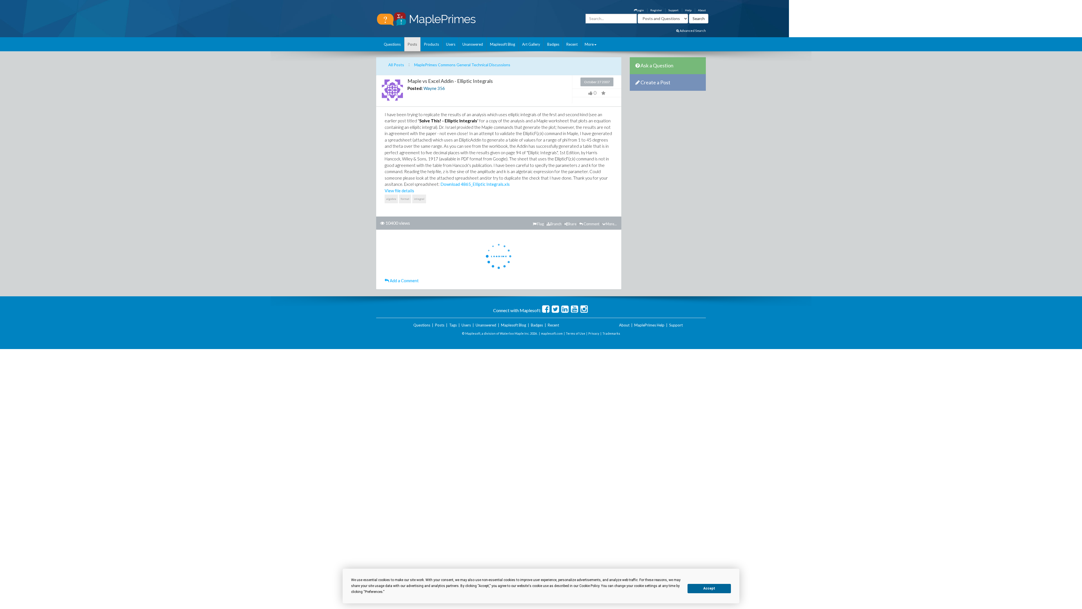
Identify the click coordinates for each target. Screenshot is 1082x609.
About (702, 10)
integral (419, 198)
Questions (392, 44)
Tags (453, 325)
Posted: (415, 88)
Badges (553, 44)
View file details (399, 190)
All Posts (396, 64)
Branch (556, 224)
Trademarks (611, 333)
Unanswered (472, 44)
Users (450, 44)
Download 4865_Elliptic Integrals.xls (475, 184)
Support (673, 10)
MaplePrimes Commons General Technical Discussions (462, 64)
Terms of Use (575, 333)
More (589, 44)
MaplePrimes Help (649, 325)
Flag (540, 224)
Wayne (430, 88)
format (405, 198)
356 (441, 88)
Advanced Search (692, 30)
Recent (572, 44)
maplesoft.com (552, 333)
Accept (709, 588)
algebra (391, 198)
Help (688, 10)
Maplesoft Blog (502, 44)
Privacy (593, 333)
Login (640, 10)
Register (656, 10)
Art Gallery (531, 44)
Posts (412, 44)
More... (611, 224)
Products (431, 44)
